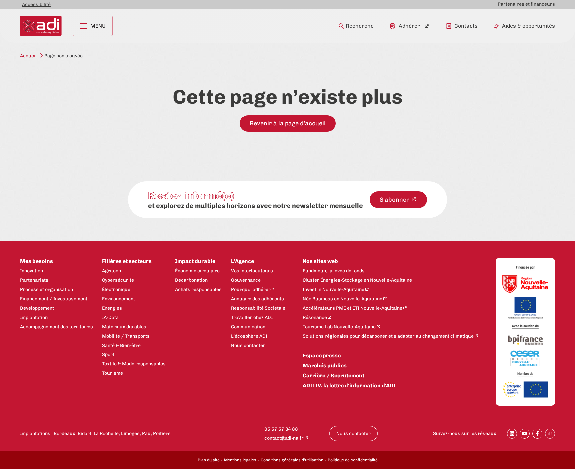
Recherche (360, 26)
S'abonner (395, 199)
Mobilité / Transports (126, 336)
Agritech (111, 271)
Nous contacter (248, 345)
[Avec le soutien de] (525, 326)
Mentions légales (240, 460)
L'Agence (242, 261)
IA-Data (110, 317)
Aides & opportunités (528, 26)
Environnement (118, 299)
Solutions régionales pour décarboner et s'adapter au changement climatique (388, 336)
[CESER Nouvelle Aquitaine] (525, 358)
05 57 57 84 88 (281, 429)
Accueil (28, 56)
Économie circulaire (197, 271)
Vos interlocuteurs (252, 271)
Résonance (315, 317)
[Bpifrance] (525, 340)
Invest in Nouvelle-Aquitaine (333, 289)
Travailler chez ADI (252, 317)
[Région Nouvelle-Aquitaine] (525, 284)
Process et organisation (46, 289)
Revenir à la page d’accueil (288, 123)
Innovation (31, 271)
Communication (248, 327)
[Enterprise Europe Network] (525, 390)
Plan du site (209, 460)
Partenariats (34, 280)
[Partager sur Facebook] (537, 434)
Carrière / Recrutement (333, 375)
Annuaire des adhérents (257, 299)
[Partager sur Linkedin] (512, 434)
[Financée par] (525, 268)
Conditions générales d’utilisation (292, 460)
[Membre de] (525, 374)
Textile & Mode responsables (134, 364)
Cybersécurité (118, 280)
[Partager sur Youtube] (525, 434)
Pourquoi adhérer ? (252, 289)
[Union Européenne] (525, 308)
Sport (108, 354)
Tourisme (112, 373)
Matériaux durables (124, 327)
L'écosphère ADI (249, 336)
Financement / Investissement (53, 299)
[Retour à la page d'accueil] (41, 26)
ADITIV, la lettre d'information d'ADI (349, 385)
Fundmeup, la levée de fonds (334, 271)
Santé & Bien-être (121, 345)
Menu (98, 26)
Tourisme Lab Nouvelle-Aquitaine (339, 327)
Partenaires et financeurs (526, 4)
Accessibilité (36, 4)
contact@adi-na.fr (284, 438)
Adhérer (409, 26)
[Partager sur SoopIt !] (550, 434)
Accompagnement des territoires (56, 327)
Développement (37, 308)
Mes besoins (36, 261)
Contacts (466, 26)
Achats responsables (198, 289)
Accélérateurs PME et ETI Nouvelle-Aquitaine (352, 308)
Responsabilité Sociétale (258, 308)
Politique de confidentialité (353, 460)
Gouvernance (246, 280)
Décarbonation (191, 280)
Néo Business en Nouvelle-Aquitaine (342, 299)
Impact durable (195, 261)
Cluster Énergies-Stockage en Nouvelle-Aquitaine (357, 280)
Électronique (116, 289)
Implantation (34, 317)
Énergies (112, 308)
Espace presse (322, 355)
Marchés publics (325, 365)
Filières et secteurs (127, 261)
